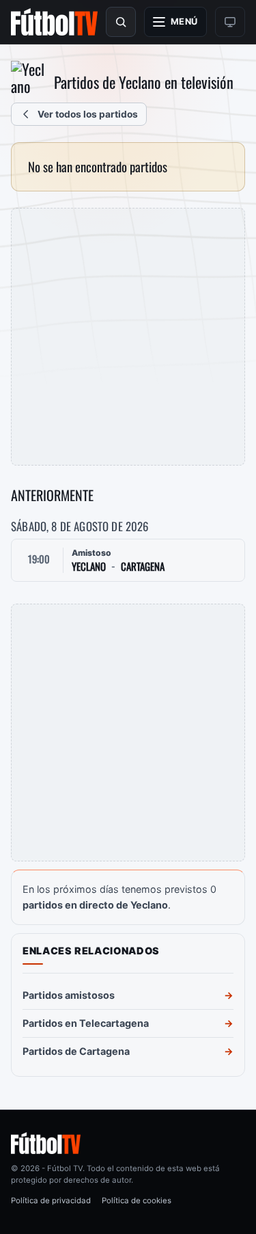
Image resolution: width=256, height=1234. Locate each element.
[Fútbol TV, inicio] (54, 21)
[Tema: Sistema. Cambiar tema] (230, 22)
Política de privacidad (51, 1200)
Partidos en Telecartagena (86, 1023)
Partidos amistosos (69, 995)
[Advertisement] (128, 337)
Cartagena (143, 566)
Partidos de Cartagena (76, 1051)
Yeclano (89, 566)
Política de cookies (136, 1200)
